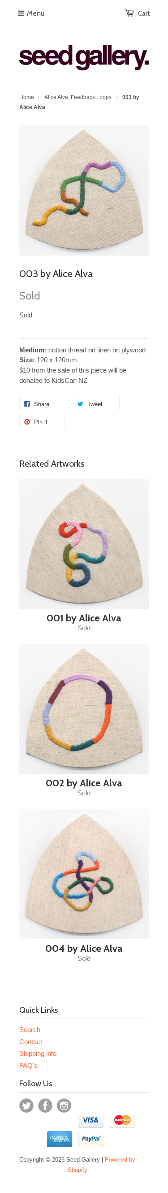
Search (29, 1029)
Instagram (64, 1105)
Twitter (26, 1105)
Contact (30, 1042)
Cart (144, 13)
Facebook (45, 1105)
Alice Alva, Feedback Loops (78, 97)
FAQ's (28, 1065)
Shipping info (37, 1053)
